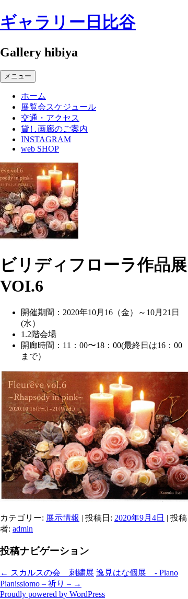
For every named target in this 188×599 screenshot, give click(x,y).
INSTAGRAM (46, 139)
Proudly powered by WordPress (52, 594)
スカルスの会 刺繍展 (47, 572)
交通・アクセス (50, 117)
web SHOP (40, 148)
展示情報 (62, 517)
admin (23, 528)
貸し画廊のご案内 (54, 128)
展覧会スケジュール (58, 106)
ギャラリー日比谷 (68, 22)
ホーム (33, 95)
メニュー (17, 76)
